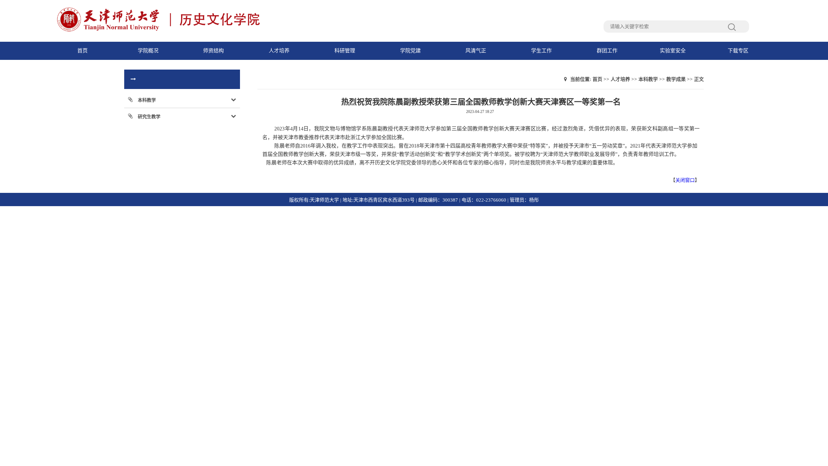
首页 (82, 50)
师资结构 (213, 50)
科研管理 (344, 50)
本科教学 (648, 79)
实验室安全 (673, 50)
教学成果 (676, 79)
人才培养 (279, 50)
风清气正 (475, 50)
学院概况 (148, 50)
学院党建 (410, 50)
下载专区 (738, 50)
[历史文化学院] (185, 30)
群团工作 (607, 50)
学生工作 (541, 50)
